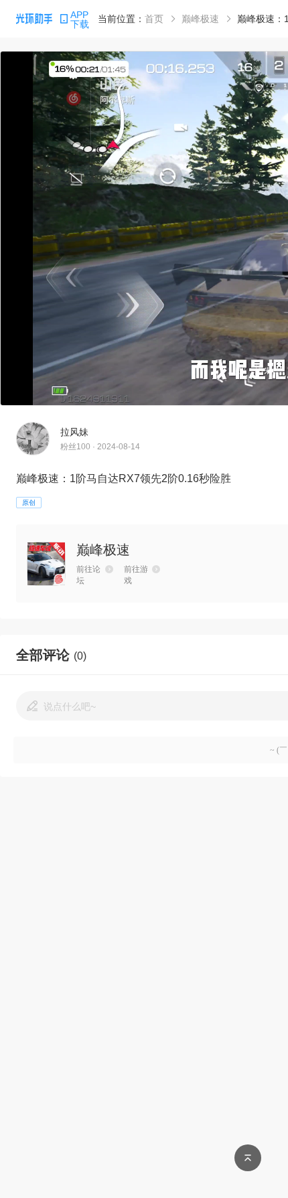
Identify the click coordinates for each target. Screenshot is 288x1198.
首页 (154, 18)
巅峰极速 (200, 18)
